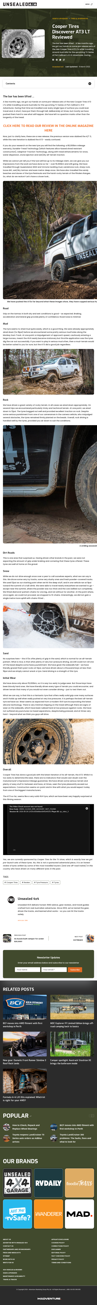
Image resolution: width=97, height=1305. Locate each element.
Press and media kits (12, 1253)
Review (26, 882)
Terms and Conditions (61, 1263)
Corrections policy (60, 1246)
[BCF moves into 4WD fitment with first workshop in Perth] (25, 1007)
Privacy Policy (57, 1259)
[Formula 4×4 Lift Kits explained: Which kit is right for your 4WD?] (25, 1081)
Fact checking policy (60, 1256)
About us (7, 1239)
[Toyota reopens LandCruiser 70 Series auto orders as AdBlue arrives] (6, 1138)
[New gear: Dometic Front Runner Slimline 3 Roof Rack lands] (25, 1044)
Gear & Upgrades (60, 18)
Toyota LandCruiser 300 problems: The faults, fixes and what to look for (75, 1138)
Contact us (8, 1246)
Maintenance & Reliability (14, 1276)
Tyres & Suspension (79, 18)
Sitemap (6, 1256)
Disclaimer (56, 1249)
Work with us (9, 1259)
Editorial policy (58, 1253)
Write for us (8, 1263)
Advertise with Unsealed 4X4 (15, 1243)
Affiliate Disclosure (60, 1239)
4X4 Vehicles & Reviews (12, 1270)
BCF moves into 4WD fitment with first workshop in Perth (77, 1127)
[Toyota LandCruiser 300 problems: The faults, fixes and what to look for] (53, 1138)
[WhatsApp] (60, 60)
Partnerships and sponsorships (16, 1249)
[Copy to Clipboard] (64, 60)
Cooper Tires (11, 882)
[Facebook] (53, 60)
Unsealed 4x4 (58, 67)
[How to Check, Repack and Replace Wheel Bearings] (6, 1127)
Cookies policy (57, 1243)
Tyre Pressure (41, 882)
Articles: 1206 (23, 920)
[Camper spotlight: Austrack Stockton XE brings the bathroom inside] (72, 1044)
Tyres (55, 882)
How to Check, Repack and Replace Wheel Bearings (26, 1127)
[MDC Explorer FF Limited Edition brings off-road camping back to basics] (72, 1007)
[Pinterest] (57, 60)
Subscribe (75, 969)
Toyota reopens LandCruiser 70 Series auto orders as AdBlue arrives (28, 1138)
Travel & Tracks (10, 1280)
